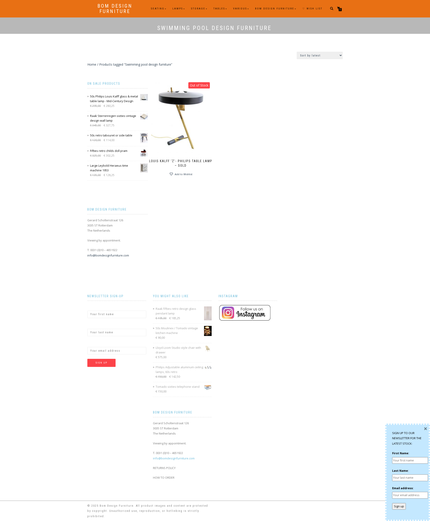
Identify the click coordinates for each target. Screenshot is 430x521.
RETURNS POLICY (164, 468)
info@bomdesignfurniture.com (108, 255)
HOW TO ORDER (163, 478)
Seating (157, 8)
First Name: (95, 307)
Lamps (177, 8)
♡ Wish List (312, 8)
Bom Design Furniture (114, 8)
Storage (198, 8)
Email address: (98, 343)
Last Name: (95, 325)
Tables (219, 8)
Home (91, 64)
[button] (180, 174)
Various (240, 8)
